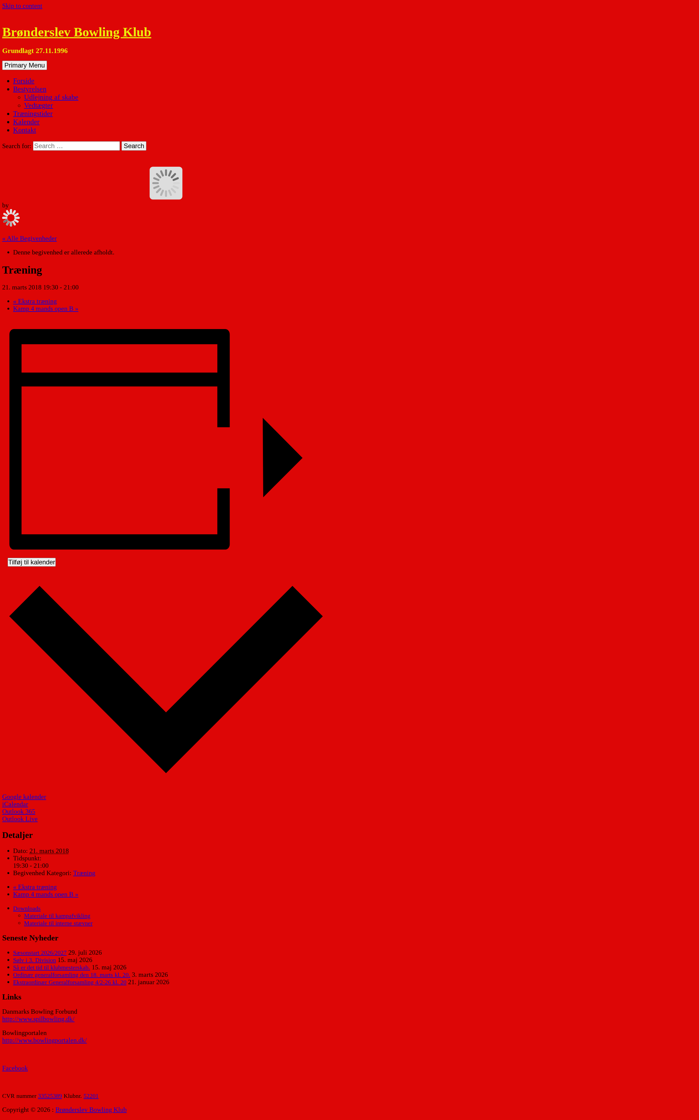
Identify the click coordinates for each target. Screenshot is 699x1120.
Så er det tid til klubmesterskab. (51, 967)
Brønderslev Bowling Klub (76, 32)
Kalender (26, 122)
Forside (23, 81)
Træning (84, 872)
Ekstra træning (35, 301)
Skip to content (22, 5)
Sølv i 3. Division (34, 960)
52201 (91, 1095)
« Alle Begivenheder (29, 238)
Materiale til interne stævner (58, 923)
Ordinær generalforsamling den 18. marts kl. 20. (71, 974)
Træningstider (33, 114)
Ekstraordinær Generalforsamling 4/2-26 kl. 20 (69, 982)
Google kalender (24, 796)
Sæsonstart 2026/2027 (40, 952)
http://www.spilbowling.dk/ (38, 1018)
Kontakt (24, 130)
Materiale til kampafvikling (57, 915)
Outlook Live (20, 818)
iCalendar (15, 804)
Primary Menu (24, 65)
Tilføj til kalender (31, 562)
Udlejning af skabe (51, 97)
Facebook (15, 1068)
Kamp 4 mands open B (45, 308)
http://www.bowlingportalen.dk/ (44, 1040)
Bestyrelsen (29, 89)
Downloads (27, 908)
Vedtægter (38, 105)
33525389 (50, 1095)
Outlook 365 (18, 811)
